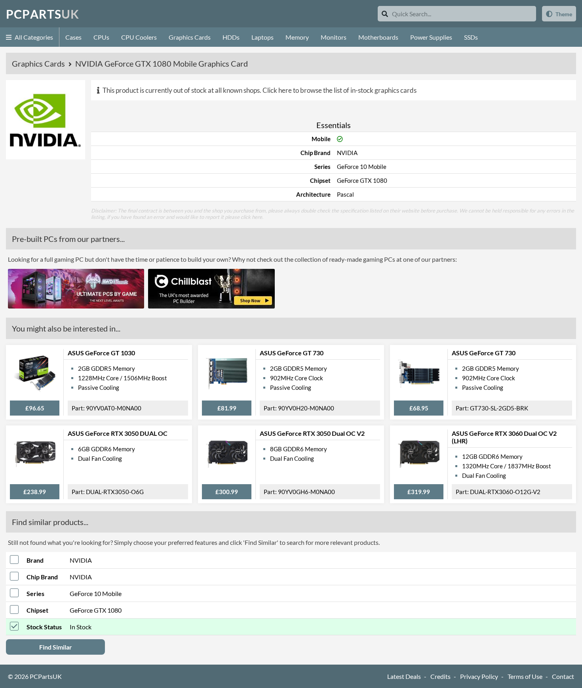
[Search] (385, 13)
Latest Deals (404, 676)
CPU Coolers (139, 37)
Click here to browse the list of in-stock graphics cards (339, 90)
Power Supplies (431, 37)
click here (251, 217)
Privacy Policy (479, 676)
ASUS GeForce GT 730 (291, 352)
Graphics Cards (190, 37)
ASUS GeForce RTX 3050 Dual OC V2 (312, 433)
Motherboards (378, 37)
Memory (297, 37)
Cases (73, 37)
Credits (440, 676)
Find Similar (55, 647)
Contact (563, 676)
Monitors (333, 37)
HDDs (231, 37)
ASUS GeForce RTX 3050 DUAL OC (117, 433)
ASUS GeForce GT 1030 (101, 352)
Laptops (262, 37)
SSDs (471, 37)
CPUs (101, 37)
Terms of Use (525, 676)
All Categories (33, 37)
